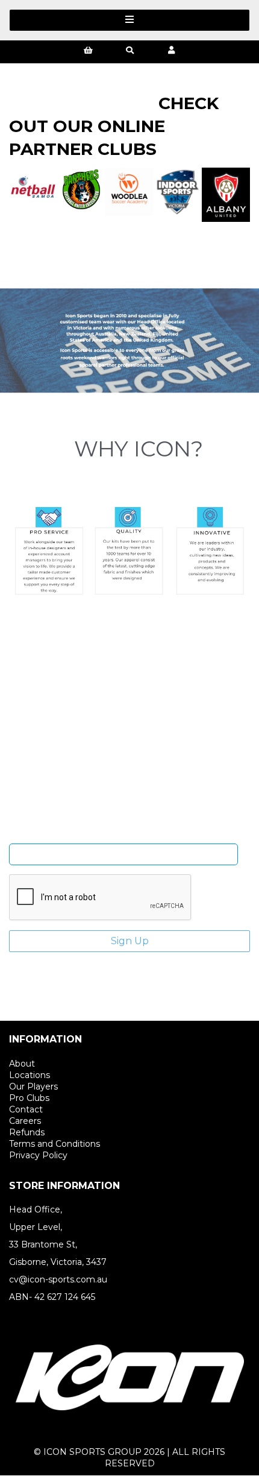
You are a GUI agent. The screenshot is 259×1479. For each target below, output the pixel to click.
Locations (29, 1075)
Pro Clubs (29, 1098)
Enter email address (123, 834)
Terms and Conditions (54, 1143)
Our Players (33, 1086)
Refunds (27, 1132)
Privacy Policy (38, 1155)
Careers (25, 1120)
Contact (26, 1109)
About (22, 1063)
